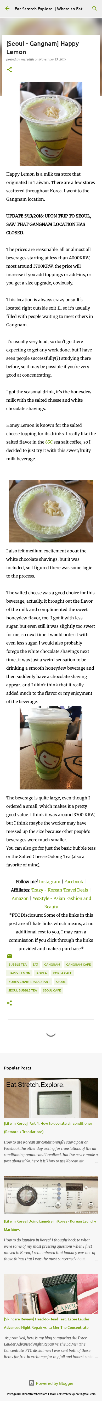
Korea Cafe (62, 973)
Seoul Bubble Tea (22, 990)
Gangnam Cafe (78, 964)
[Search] (95, 8)
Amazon (21, 898)
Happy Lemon (19, 973)
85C (49, 442)
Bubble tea (17, 964)
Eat (35, 964)
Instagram (49, 881)
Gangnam (52, 964)
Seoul (60, 981)
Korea (41, 973)
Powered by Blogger (54, 1383)
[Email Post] (9, 958)
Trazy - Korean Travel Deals (59, 890)
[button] (9, 70)
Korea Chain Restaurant (29, 981)
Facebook (73, 881)
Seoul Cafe (52, 990)
